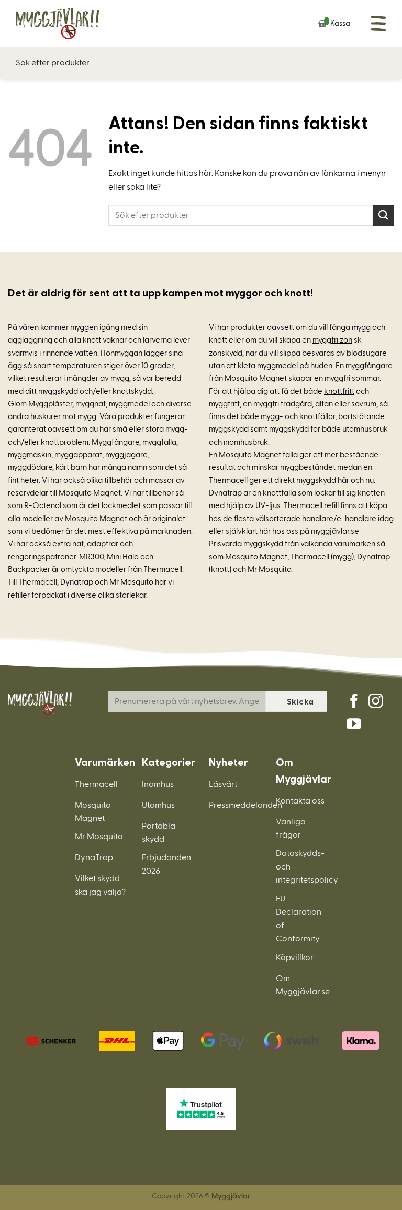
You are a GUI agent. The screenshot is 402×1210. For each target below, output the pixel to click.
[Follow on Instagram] (375, 702)
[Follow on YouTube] (354, 725)
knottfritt (339, 391)
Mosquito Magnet (250, 455)
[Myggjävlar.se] (68, 23)
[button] (378, 23)
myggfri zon (332, 340)
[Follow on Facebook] (354, 702)
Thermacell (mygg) (322, 557)
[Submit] (383, 215)
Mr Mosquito (269, 570)
